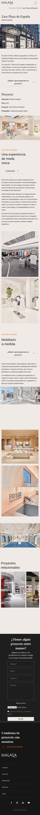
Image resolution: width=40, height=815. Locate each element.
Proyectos (12, 8)
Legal (4, 793)
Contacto (5, 767)
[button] (20, 767)
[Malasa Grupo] (7, 2)
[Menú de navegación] (35, 3)
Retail (19, 8)
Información (6, 780)
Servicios (5, 774)
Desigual (13, 598)
